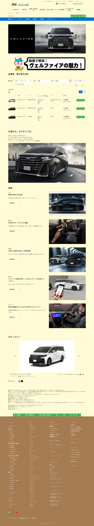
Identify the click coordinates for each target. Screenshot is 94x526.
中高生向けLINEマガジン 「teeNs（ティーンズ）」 (54, 501)
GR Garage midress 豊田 (13, 480)
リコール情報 (32, 518)
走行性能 (35, 19)
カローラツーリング (33, 451)
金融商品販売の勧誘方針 (75, 431)
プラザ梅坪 (10, 486)
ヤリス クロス (32, 469)
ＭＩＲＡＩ (31, 446)
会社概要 (72, 424)
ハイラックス (32, 461)
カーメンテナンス (54, 460)
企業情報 (73, 422)
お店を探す (75, 16)
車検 (50, 464)
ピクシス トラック (53, 430)
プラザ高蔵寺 (11, 447)
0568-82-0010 (66, 118)
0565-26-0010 (66, 101)
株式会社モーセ (73, 461)
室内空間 (27, 19)
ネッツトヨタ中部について (48, 1)
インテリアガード (53, 474)
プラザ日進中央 (11, 457)
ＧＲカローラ (32, 483)
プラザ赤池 (10, 466)
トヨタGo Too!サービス (75, 457)
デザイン (20, 19)
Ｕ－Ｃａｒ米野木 (12, 464)
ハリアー (31, 463)
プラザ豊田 (65, 99)
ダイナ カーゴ (32, 494)
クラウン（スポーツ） (33, 459)
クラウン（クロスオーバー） (35, 457)
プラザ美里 (10, 482)
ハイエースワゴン (32, 436)
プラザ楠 (10, 433)
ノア (30, 434)
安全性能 (42, 19)
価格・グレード (11, 19)
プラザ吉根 (10, 441)
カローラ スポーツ (12, 504)
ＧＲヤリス (31, 488)
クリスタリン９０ (53, 477)
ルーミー (31, 422)
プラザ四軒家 (11, 437)
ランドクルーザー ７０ (33, 479)
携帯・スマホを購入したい (56, 482)
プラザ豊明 (10, 470)
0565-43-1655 (66, 110)
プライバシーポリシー (76, 439)
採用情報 (73, 443)
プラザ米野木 (11, 461)
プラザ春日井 (66, 116)
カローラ (31, 440)
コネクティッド (50, 19)
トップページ (11, 422)
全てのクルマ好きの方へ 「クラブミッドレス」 (54, 504)
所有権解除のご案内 (55, 487)
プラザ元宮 (10, 474)
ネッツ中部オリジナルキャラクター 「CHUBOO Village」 (56, 494)
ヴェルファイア (11, 16)
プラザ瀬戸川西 (11, 451)
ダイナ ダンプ (32, 496)
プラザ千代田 (11, 435)
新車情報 (10, 498)
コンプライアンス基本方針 (75, 427)
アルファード (32, 426)
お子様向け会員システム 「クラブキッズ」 (54, 497)
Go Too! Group (58, 1)
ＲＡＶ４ (31, 473)
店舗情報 (10, 426)
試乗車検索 (83, 16)
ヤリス (10, 506)
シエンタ (31, 432)
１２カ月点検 (52, 466)
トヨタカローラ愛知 (74, 454)
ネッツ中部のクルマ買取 (56, 456)
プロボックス (32, 506)
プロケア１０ (52, 468)
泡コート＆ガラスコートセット (55, 479)
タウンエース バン (33, 502)
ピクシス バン (53, 432)
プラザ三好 (10, 468)
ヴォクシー (31, 430)
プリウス (31, 444)
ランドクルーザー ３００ (34, 475)
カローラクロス (32, 455)
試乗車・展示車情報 (55, 440)
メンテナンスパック (53, 462)
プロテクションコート (54, 472)
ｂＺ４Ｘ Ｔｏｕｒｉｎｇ (34, 467)
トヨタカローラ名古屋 (75, 452)
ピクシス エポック (53, 428)
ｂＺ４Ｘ (31, 465)
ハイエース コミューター (55, 424)
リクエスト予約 (80, 100)
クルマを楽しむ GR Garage (12, 493)
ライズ (30, 471)
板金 (50, 470)
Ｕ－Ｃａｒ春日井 (12, 449)
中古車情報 (52, 452)
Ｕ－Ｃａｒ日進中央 (12, 459)
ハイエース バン (32, 500)
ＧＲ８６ (31, 485)
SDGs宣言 (72, 433)
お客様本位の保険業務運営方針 (76, 429)
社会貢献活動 (73, 435)
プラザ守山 (10, 439)
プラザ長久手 (11, 453)
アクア (10, 502)
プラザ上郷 (10, 484)
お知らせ (64, 1)
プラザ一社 (10, 431)
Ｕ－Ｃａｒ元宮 (11, 476)
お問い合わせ (70, 1)
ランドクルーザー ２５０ (34, 477)
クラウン (31, 442)
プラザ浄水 (65, 108)
